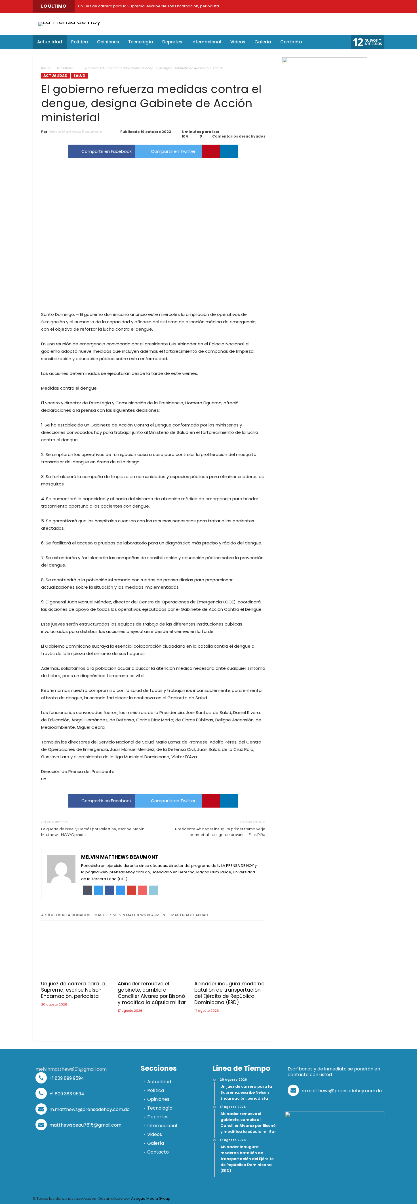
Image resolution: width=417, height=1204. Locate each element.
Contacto (158, 1152)
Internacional (162, 1125)
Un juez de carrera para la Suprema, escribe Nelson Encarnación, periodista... (148, 6)
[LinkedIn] (327, 6)
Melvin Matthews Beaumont (76, 132)
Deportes (158, 1117)
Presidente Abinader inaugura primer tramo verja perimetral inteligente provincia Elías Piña (220, 828)
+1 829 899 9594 (66, 1078)
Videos (154, 1134)
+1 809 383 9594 (66, 1094)
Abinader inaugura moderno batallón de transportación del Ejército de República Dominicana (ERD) (229, 993)
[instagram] (353, 6)
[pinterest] (211, 151)
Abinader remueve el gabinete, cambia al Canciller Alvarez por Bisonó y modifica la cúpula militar (152, 993)
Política (155, 1090)
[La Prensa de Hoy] (69, 21)
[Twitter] (315, 6)
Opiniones (158, 1099)
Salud (79, 75)
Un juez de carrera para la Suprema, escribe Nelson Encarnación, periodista (73, 990)
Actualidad (66, 68)
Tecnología (159, 1108)
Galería (155, 1143)
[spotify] (366, 6)
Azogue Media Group (150, 1198)
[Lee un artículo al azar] (331, 42)
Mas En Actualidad (189, 915)
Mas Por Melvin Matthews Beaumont (130, 915)
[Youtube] (340, 6)
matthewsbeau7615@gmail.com (84, 1125)
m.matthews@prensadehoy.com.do (89, 1109)
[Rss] (378, 6)
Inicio (45, 68)
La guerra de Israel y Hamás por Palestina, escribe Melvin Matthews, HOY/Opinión (92, 828)
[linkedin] (229, 151)
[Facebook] (302, 6)
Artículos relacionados (65, 915)
